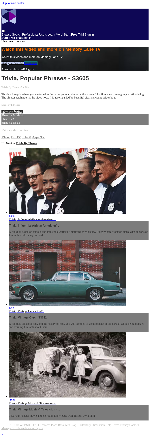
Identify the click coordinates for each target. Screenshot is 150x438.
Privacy (124, 425)
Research (45, 425)
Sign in (89, 34)
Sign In (26, 37)
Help (109, 425)
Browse (6, 34)
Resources (64, 425)
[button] (3, 31)
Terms (116, 425)
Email (19, 111)
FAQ (36, 425)
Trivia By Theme (10, 87)
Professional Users (34, 34)
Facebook (7, 111)
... (78, 425)
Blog (73, 425)
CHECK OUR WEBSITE (16, 425)
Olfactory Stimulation (92, 425)
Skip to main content (13, 3)
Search (17, 34)
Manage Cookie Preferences (18, 428)
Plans (54, 425)
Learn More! (55, 34)
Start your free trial (12, 63)
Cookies (134, 425)
